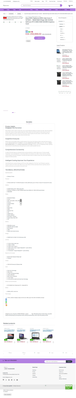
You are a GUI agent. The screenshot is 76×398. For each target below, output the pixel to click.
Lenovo (8, 328)
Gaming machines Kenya (29, 315)
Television (40, 9)
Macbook (62, 39)
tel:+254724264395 (7, 1)
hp (30, 328)
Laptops (5, 9)
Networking (34, 377)
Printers (68, 9)
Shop (43, 1)
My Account (59, 1)
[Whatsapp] (29, 32)
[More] (6, 305)
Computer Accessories (25, 9)
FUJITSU (62, 33)
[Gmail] (6, 303)
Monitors (17, 9)
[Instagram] (32, 32)
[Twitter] (27, 32)
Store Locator (37, 1)
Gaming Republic (61, 9)
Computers (11, 13)
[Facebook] (26, 32)
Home (31, 1)
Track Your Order (52, 1)
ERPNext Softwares (62, 378)
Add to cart (40, 38)
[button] (22, 17)
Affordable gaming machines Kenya (40, 313)
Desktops (11, 9)
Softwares (53, 9)
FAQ (60, 375)
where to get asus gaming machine (41, 315)
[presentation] (70, 92)
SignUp (69, 361)
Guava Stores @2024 (8, 385)
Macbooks (46, 9)
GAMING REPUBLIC (34, 16)
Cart (46, 1)
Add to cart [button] (14, 342)
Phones (34, 9)
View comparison (7, 394)
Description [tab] (29, 122)
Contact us (71, 1)
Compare (28, 27)
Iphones (34, 373)
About (60, 377)
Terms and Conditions (63, 373)
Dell (61, 31)
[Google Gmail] (30, 32)
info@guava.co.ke (16, 1)
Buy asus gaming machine (19, 315)
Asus (26, 16)
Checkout (65, 1)
